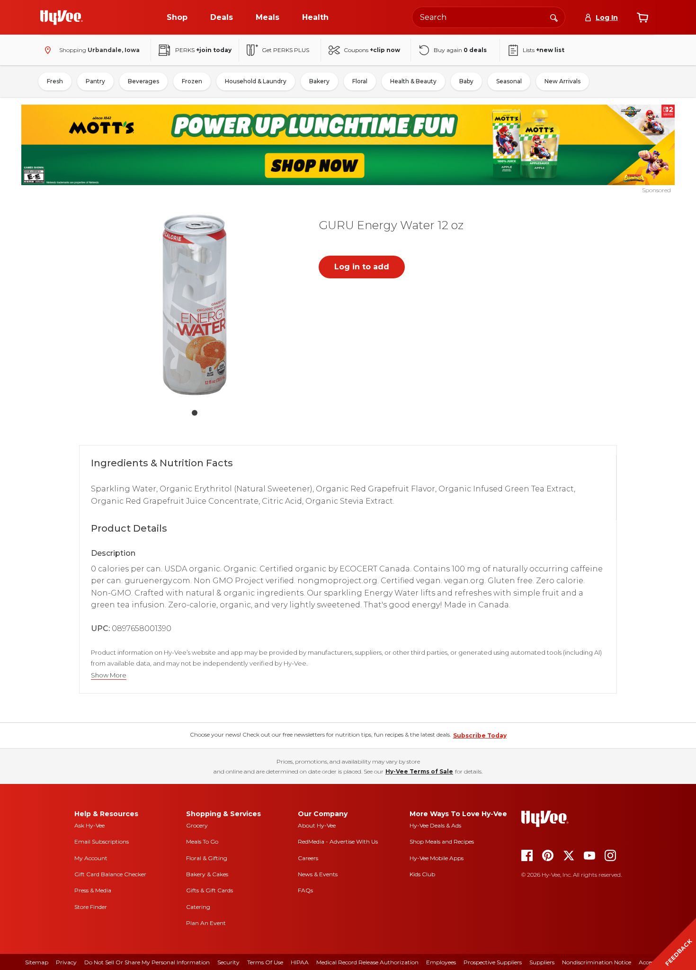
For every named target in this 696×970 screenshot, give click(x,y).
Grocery (197, 825)
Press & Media (92, 890)
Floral (359, 81)
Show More (108, 675)
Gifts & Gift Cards (209, 890)
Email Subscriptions (101, 841)
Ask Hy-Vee (89, 825)
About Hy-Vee (317, 825)
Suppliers (541, 962)
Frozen (192, 81)
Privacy (66, 962)
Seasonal (509, 81)
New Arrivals (562, 81)
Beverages (143, 81)
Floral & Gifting (206, 858)
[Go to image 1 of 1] (194, 412)
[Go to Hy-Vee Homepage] (61, 17)
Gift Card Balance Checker (110, 874)
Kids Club (422, 874)
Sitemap (36, 962)
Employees (441, 962)
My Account (90, 858)
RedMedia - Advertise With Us (338, 841)
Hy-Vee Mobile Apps (437, 858)
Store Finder (90, 906)
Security (228, 962)
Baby (466, 81)
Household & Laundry (255, 81)
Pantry (95, 81)
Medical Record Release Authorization (367, 962)
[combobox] (488, 17)
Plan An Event (206, 922)
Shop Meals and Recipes (442, 841)
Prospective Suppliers (493, 962)
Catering (198, 906)
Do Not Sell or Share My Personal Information (147, 962)
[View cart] (642, 17)
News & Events (318, 874)
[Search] (554, 17)
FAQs (305, 890)
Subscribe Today (480, 735)
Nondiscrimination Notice (596, 962)
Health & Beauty (413, 81)
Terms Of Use (265, 962)
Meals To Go (202, 841)
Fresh (55, 81)
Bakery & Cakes (207, 874)
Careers (308, 858)
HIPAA (300, 962)
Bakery (319, 81)
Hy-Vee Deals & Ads (435, 825)
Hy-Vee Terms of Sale (419, 771)
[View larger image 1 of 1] (194, 305)
